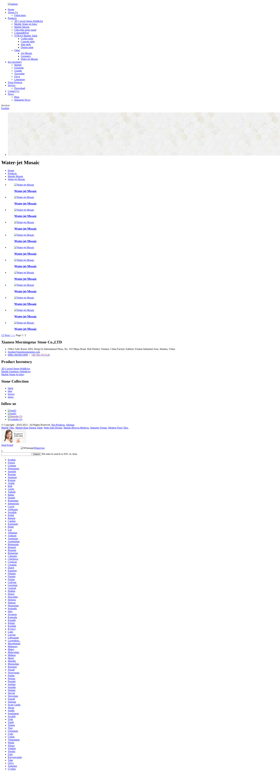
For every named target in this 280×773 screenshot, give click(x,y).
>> (13, 335)
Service (11, 85)
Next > (8, 335)
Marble (18, 64)
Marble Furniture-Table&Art (15, 371)
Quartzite (19, 67)
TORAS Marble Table (25, 35)
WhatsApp (39, 448)
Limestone (19, 79)
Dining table (27, 47)
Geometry (26, 56)
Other (17, 50)
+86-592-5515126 (40, 354)
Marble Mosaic (22, 27)
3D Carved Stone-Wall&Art (28, 21)
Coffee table (27, 38)
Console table (28, 41)
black (10, 388)
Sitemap (70, 424)
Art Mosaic (26, 53)
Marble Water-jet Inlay (25, 24)
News (11, 94)
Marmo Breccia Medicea (76, 427)
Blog (16, 97)
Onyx (17, 76)
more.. (11, 397)
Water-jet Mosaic (29, 59)
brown (11, 394)
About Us (13, 12)
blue (10, 391)
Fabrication (20, 15)
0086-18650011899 (18, 354)
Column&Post (21, 32)
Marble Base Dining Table (28, 427)
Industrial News (22, 99)
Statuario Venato (98, 427)
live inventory (15, 62)
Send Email (7, 445)
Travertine (19, 73)
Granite (18, 70)
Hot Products (58, 424)
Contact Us (13, 91)
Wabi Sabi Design (53, 427)
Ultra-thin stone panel (25, 30)
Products (12, 18)
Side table (26, 44)
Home (11, 9)
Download (19, 88)
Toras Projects (15, 82)
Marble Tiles (7, 427)
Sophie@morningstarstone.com (24, 352)
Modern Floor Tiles (118, 427)
